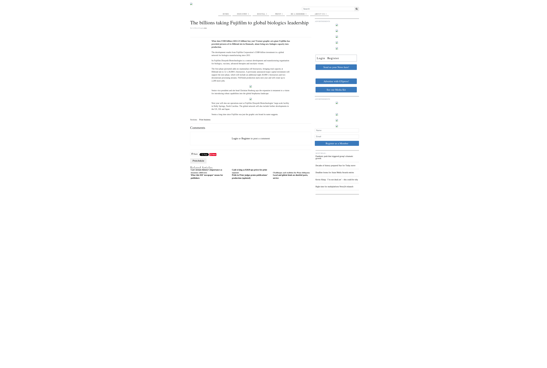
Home (226, 14)
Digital (261, 14)
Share (195, 154)
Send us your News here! (336, 67)
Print (278, 14)
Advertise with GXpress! (336, 81)
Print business (204, 120)
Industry (242, 14)
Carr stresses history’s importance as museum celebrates (206, 171)
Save (214, 154)
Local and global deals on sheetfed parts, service (290, 176)
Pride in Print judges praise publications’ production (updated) (250, 176)
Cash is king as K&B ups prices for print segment (249, 171)
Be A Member (298, 14)
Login (235, 138)
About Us (320, 14)
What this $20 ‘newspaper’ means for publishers (207, 176)
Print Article (198, 161)
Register (245, 138)
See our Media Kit (336, 89)
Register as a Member (337, 143)
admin (205, 28)
